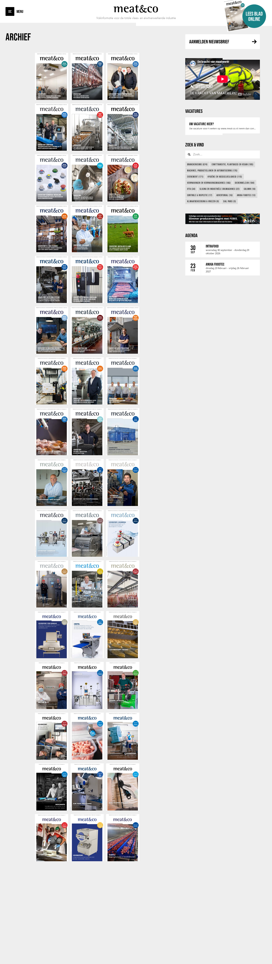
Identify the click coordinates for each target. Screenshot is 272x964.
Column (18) (249, 188)
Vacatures (194, 111)
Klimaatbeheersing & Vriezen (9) (203, 201)
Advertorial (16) (224, 195)
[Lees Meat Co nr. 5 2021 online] (87, 556)
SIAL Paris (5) (229, 201)
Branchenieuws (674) (197, 164)
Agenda (191, 235)
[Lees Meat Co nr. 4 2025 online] (122, 150)
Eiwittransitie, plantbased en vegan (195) (232, 164)
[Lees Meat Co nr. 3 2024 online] (51, 302)
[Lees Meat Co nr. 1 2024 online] (122, 302)
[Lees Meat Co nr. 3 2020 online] (51, 708)
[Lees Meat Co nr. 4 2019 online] (122, 759)
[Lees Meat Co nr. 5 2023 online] (87, 353)
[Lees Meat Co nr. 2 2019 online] (87, 810)
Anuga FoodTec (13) (246, 195)
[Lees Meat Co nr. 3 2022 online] (51, 505)
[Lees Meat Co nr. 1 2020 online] (122, 708)
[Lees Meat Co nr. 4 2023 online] (122, 353)
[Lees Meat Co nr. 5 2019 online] (87, 759)
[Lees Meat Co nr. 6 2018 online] (51, 860)
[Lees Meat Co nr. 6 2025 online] (51, 150)
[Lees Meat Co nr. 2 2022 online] (87, 505)
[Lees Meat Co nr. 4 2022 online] (122, 454)
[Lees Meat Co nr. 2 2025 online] (87, 201)
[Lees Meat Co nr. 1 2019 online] (122, 810)
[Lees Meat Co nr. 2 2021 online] (87, 607)
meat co (136, 8)
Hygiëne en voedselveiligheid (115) (225, 176)
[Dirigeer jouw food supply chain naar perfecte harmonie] (222, 219)
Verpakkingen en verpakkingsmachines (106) (209, 182)
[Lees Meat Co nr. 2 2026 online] (87, 99)
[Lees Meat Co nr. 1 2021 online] (122, 607)
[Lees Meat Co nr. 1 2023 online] (122, 404)
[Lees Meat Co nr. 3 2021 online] (51, 607)
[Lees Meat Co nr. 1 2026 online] (122, 99)
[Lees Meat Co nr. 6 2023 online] (51, 353)
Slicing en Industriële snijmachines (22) (220, 188)
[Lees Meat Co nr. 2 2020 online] (87, 708)
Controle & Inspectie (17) (199, 195)
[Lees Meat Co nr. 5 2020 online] (87, 657)
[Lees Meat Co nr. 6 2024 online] (51, 251)
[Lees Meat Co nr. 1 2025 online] (122, 201)
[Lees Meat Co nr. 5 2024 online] (87, 251)
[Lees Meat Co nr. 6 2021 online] (51, 556)
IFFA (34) (191, 188)
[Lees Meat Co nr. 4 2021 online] (122, 556)
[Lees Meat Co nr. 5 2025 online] (87, 150)
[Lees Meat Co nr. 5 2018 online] (87, 860)
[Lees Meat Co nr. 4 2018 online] (122, 860)
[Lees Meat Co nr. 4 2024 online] (122, 251)
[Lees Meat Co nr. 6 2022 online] (51, 454)
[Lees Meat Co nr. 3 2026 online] (51, 99)
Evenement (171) (195, 176)
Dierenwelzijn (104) (244, 182)
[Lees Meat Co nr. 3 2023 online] (51, 404)
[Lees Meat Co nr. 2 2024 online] (87, 302)
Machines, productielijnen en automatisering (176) (212, 170)
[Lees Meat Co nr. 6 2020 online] (51, 657)
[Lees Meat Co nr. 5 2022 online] (87, 454)
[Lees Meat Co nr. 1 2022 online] (122, 505)
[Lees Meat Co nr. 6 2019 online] (51, 759)
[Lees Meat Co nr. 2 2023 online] (87, 404)
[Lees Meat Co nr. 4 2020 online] (122, 657)
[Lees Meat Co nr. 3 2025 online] (51, 201)
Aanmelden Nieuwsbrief (209, 41)
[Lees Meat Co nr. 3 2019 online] (51, 810)
